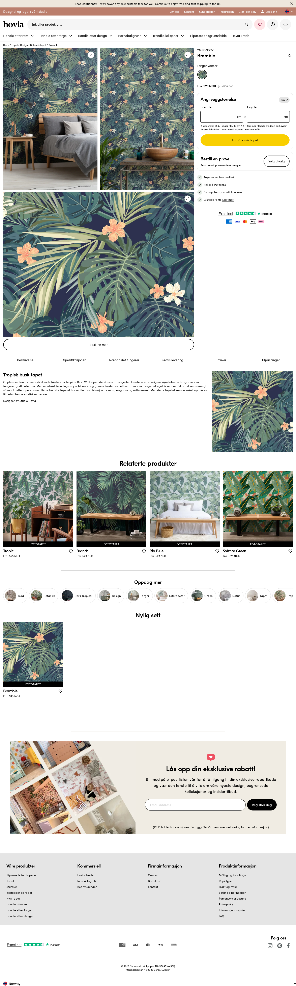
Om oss (152, 875)
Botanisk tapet (38, 45)
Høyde (267, 112)
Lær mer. (228, 200)
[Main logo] (14, 24)
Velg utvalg (276, 161)
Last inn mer (99, 344)
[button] (287, 11)
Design (24, 45)
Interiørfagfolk (86, 881)
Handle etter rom (17, 904)
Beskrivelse (25, 360)
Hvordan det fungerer (123, 360)
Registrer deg (262, 805)
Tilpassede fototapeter (21, 875)
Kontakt (153, 887)
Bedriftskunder (87, 887)
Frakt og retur (228, 887)
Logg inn (271, 12)
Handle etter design (19, 916)
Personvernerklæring (232, 898)
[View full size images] (91, 55)
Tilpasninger (271, 360)
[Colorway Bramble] (202, 74)
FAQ (221, 916)
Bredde (221, 112)
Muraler (11, 887)
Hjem (6, 45)
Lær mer (237, 192)
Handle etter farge (18, 910)
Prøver (221, 360)
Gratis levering (172, 360)
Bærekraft (155, 881)
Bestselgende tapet (19, 893)
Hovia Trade (85, 875)
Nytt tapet (13, 898)
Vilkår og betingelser (232, 893)
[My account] (272, 24)
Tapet (14, 45)
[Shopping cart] (285, 24)
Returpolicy (226, 904)
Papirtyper (226, 881)
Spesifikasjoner (74, 360)
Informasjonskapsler (232, 910)
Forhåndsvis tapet (245, 140)
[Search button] (246, 24)
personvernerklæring (227, 827)
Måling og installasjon (233, 875)
